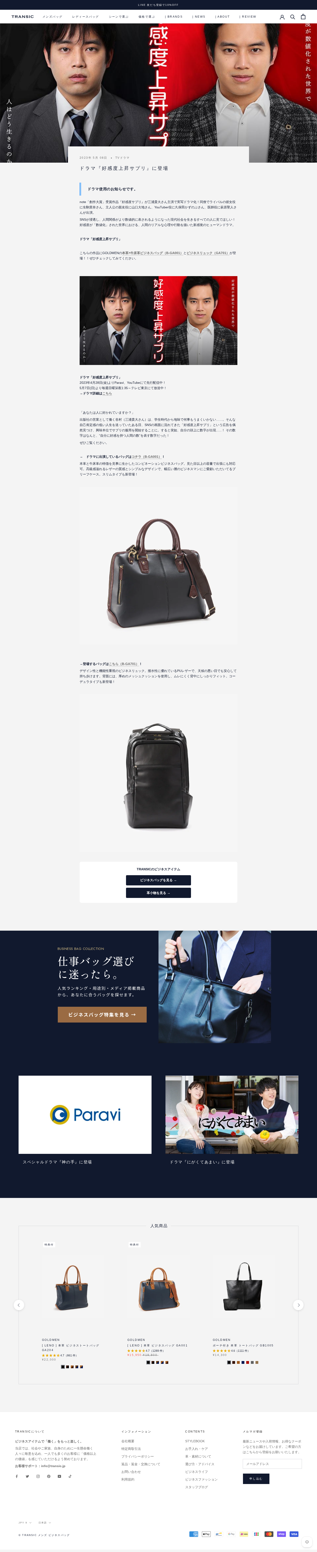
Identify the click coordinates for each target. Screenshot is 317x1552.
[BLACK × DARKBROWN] (67, 1366)
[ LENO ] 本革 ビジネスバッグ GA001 (157, 1345)
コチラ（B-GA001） (147, 456)
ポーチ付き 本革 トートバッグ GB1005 (243, 1345)
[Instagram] (38, 1476)
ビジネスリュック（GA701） (208, 253)
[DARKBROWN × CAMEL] (72, 1366)
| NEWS (198, 16)
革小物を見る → (158, 893)
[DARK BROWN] (233, 1362)
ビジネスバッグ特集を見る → (102, 1014)
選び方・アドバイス (199, 1464)
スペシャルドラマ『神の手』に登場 (57, 1162)
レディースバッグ (85, 16)
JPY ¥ (23, 1522)
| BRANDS (174, 16)
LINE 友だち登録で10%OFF (158, 4)
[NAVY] (243, 1362)
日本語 (43, 1522)
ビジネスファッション (201, 1479)
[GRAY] (252, 1362)
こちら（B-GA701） (124, 664)
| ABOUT (222, 16)
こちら (107, 393)
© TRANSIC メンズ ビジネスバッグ (44, 1535)
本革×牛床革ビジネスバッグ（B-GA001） (152, 253)
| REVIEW (247, 16)
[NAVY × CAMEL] (81, 1366)
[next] (298, 1305)
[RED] (247, 1362)
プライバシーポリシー (137, 1456)
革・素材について (198, 1456)
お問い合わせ (131, 1472)
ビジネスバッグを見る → (158, 880)
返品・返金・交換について (140, 1464)
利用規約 (127, 1479)
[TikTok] (70, 1476)
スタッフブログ (196, 1487)
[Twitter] (27, 1476)
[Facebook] (16, 1476)
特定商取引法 (131, 1449)
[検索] (292, 16)
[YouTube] (59, 1476)
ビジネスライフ (196, 1472)
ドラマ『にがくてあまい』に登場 (202, 1162)
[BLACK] (229, 1362)
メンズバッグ (52, 16)
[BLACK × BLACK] (62, 1366)
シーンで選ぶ (119, 16)
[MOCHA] (257, 1362)
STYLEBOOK (195, 1441)
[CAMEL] (238, 1362)
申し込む (256, 1478)
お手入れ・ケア (196, 1449)
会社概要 (127, 1441)
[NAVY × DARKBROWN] (76, 1366)
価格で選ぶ (147, 16)
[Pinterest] (48, 1476)
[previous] (18, 1305)
